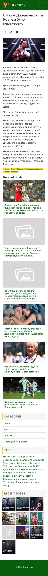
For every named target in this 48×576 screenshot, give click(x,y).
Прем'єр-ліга (25, 460)
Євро (20, 463)
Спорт (7, 423)
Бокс (13, 169)
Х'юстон (14, 172)
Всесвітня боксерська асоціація (30, 169)
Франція (30, 466)
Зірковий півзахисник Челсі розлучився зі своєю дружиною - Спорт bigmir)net (21, 404)
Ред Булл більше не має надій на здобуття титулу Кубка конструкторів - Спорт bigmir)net (21, 369)
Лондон (22, 466)
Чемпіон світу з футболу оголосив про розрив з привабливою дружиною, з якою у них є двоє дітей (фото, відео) (23, 332)
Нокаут (7, 169)
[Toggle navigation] (42, 5)
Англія (26, 463)
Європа (32, 479)
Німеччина (26, 469)
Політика (8, 435)
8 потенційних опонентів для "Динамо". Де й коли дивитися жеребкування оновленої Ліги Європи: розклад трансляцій (20, 295)
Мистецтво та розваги (16, 441)
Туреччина (8, 482)
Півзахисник (9, 456)
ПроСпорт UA (18, 4)
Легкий (7, 172)
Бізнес (7, 429)
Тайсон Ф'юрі (10, 466)
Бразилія (35, 463)
